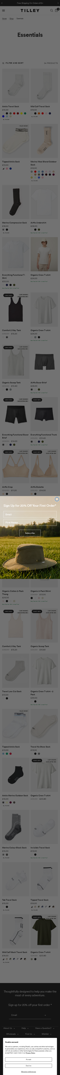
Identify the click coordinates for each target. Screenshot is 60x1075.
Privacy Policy (30, 1053)
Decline (28, 1066)
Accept (28, 1059)
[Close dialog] (57, 499)
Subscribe (30, 533)
